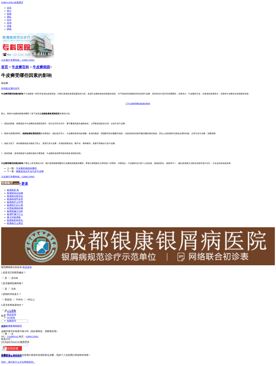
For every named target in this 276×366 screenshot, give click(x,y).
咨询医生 (5, 88)
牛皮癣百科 (20, 67)
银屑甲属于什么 (15, 214)
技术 (9, 20)
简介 (9, 11)
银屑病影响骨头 (15, 220)
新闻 (9, 14)
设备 (9, 26)
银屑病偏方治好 (15, 211)
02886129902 (32, 336)
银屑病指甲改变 (15, 199)
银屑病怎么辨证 (15, 223)
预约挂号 (15, 88)
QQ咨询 (11, 317)
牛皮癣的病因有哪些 (26, 168)
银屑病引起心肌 (15, 205)
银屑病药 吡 (13, 190)
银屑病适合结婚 (15, 193)
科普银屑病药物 (15, 208)
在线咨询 (11, 311)
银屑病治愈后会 (15, 196)
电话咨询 (27, 267)
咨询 (9, 23)
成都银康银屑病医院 (11, 326)
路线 (9, 29)
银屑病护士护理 (15, 202)
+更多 (23, 183)
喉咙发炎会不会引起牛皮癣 (30, 171)
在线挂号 (11, 320)
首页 (9, 8)
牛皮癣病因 (41, 67)
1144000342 (13, 336)
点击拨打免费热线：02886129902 (17, 60)
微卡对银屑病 (14, 217)
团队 (9, 17)
